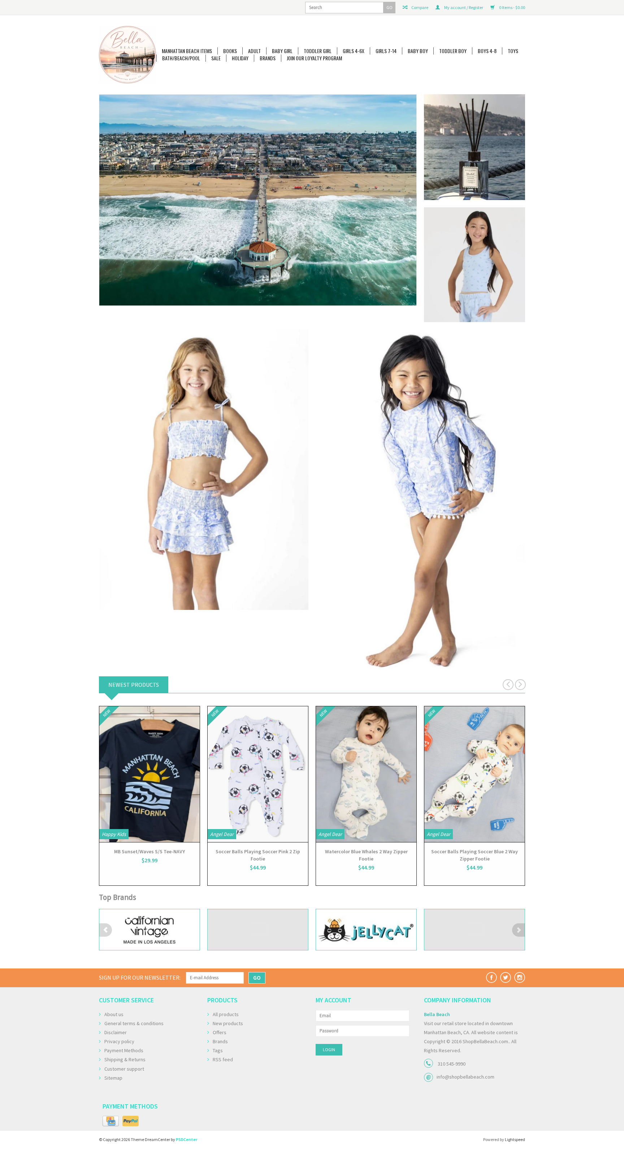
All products (226, 1014)
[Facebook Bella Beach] (491, 977)
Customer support (124, 1069)
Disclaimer (115, 1032)
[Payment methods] (111, 1121)
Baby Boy (418, 51)
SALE (216, 58)
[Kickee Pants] (474, 929)
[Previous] (105, 200)
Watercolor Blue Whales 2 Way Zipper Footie (366, 855)
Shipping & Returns (125, 1059)
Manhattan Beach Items (187, 51)
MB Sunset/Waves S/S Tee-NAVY (149, 851)
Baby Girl (282, 51)
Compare (419, 7)
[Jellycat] (258, 929)
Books (230, 51)
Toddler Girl (318, 51)
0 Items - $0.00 (511, 7)
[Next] (410, 200)
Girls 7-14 (386, 51)
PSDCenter (186, 1139)
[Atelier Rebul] (257, 189)
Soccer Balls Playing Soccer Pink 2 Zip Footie (258, 855)
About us (114, 1014)
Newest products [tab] (133, 684)
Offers (219, 1032)
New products (228, 1023)
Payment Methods (123, 1050)
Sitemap (113, 1078)
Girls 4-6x (353, 51)
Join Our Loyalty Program (314, 58)
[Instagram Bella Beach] (519, 977)
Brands (268, 58)
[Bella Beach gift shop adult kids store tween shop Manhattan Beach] (127, 54)
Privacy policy (119, 1041)
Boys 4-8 (487, 51)
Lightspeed (515, 1139)
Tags (218, 1050)
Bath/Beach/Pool (181, 58)
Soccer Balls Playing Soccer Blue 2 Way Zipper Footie (474, 855)
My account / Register (463, 7)
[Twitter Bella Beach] (505, 977)
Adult (254, 51)
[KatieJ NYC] (366, 929)
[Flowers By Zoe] (149, 929)
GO (389, 7)
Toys (513, 51)
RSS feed (223, 1059)
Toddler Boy (453, 51)
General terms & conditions (134, 1023)
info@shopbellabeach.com (465, 1077)
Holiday (240, 58)
